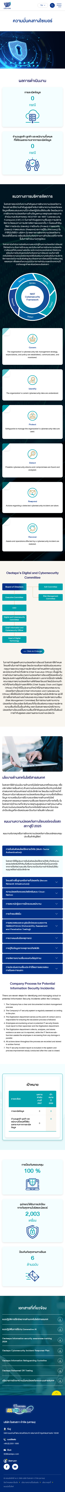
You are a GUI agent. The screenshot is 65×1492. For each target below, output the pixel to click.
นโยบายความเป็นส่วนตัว (30, 1482)
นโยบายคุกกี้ (46, 1482)
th (41, 5)
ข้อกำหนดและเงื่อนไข (11, 1482)
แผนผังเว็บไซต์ (9, 1486)
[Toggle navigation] (59, 5)
